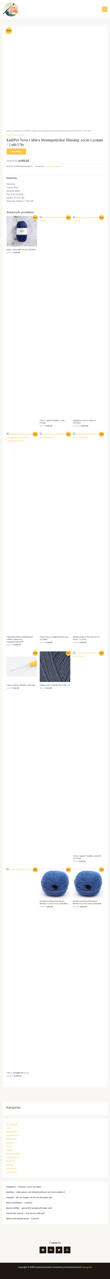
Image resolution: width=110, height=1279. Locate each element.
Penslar (9, 1150)
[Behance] (51, 1250)
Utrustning (11, 1168)
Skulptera (10, 1161)
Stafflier (10, 1165)
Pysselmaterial (13, 1154)
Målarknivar (11, 1139)
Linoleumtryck (12, 1135)
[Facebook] (43, 1250)
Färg (8, 1128)
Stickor (27, 131)
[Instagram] (67, 1250)
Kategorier (87, 1267)
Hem (9, 131)
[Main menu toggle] (104, 9)
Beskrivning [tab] (12, 178)
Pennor (9, 1146)
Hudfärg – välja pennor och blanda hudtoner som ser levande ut (35, 1192)
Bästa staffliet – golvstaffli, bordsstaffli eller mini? (29, 1208)
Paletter (10, 1143)
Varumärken (11, 1172)
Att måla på (11, 1124)
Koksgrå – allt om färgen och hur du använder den (29, 1197)
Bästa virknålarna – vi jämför (19, 1203)
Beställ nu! (16, 151)
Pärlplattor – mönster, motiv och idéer (23, 1187)
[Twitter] (59, 1250)
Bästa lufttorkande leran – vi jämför (22, 1218)
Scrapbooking (12, 1157)
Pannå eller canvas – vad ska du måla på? (25, 1213)
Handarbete (11, 1131)
